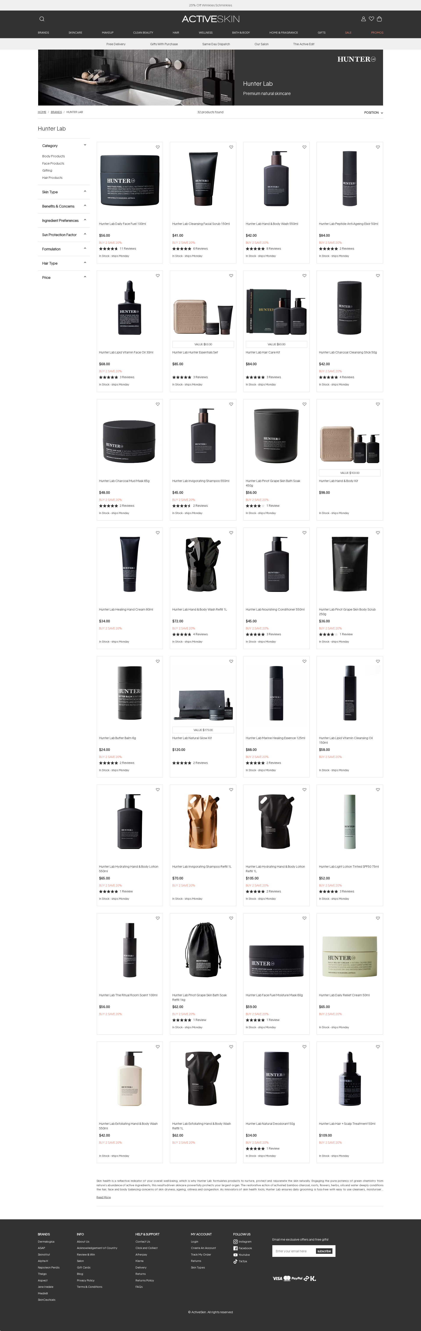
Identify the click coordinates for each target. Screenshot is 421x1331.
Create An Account (203, 1248)
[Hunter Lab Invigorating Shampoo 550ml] (203, 439)
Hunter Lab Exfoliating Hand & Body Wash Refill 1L (201, 1125)
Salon (80, 1261)
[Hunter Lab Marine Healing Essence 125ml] (276, 696)
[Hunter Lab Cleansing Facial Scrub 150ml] (203, 182)
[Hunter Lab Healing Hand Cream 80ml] (130, 567)
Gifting (47, 170)
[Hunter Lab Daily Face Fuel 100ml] (130, 182)
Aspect (43, 1280)
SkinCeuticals (46, 1300)
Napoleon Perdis (48, 1267)
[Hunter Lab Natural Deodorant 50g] (276, 1081)
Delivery (141, 1267)
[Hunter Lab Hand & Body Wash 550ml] (276, 182)
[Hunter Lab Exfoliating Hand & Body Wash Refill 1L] (203, 1081)
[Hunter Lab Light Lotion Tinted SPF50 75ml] (349, 824)
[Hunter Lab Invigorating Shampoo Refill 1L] (203, 824)
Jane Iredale (45, 1287)
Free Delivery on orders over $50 (210, 5)
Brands (56, 112)
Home (42, 112)
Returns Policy (145, 1280)
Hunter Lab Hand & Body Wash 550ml (272, 224)
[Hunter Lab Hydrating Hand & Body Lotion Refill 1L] (276, 824)
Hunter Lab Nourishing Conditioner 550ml (275, 609)
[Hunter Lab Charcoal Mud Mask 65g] (130, 439)
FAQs (139, 1287)
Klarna (139, 1261)
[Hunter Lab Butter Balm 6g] (130, 696)
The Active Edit (303, 44)
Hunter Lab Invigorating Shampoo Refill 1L (202, 866)
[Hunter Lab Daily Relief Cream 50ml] (349, 953)
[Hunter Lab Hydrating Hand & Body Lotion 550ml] (130, 824)
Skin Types (198, 1267)
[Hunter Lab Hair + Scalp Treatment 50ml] (349, 1081)
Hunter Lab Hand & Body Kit (338, 481)
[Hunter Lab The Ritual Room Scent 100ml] (130, 953)
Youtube (244, 1255)
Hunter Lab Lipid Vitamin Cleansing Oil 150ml (346, 740)
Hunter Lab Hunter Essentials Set (195, 352)
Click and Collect (147, 1248)
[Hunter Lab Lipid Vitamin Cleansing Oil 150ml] (349, 696)
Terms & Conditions (89, 1287)
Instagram (245, 1241)
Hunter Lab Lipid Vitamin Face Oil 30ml (126, 352)
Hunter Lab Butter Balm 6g (117, 738)
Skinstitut (44, 1254)
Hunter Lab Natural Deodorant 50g (270, 1123)
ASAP (41, 1248)
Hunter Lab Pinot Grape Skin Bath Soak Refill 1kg (199, 997)
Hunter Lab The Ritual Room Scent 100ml (128, 995)
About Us (83, 1241)
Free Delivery (116, 44)
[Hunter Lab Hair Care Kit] (276, 310)
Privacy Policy (86, 1280)
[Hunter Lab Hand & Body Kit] (349, 439)
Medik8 (43, 1293)
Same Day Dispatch (216, 44)
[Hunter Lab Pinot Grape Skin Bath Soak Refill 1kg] (203, 953)
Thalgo (42, 1274)
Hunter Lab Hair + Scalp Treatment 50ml (347, 1123)
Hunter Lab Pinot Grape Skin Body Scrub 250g (347, 611)
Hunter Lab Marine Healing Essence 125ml (275, 738)
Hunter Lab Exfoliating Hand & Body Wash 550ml (128, 1125)
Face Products (53, 163)
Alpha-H (43, 1261)
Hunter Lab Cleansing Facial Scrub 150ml (201, 224)
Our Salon (262, 44)
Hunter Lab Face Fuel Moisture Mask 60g (274, 995)
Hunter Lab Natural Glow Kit (192, 738)
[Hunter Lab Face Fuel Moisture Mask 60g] (276, 953)
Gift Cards (83, 1267)
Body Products (53, 156)
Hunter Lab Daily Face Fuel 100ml (122, 224)
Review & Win (86, 1254)
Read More (103, 1197)
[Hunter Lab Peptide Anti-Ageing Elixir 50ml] (349, 182)
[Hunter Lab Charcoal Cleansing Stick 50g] (349, 310)
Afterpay (141, 1254)
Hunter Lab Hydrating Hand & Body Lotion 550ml (128, 868)
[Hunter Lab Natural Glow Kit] (203, 696)
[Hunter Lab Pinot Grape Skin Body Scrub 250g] (349, 567)
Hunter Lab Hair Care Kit (263, 352)
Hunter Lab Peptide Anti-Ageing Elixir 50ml (348, 224)
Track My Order (201, 1254)
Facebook (245, 1248)
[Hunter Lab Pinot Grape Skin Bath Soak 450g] (276, 439)
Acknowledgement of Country (97, 1248)
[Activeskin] (210, 18)
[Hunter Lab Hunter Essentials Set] (203, 310)
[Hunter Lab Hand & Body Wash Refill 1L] (203, 567)
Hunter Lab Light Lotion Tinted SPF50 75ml (349, 866)
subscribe (324, 1251)
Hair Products (52, 177)
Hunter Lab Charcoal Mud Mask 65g (124, 481)
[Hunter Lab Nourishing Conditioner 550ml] (276, 567)
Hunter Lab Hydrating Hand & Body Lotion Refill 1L (275, 868)
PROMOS (377, 32)
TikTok (243, 1261)
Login (194, 1241)
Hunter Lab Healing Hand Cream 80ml (126, 609)
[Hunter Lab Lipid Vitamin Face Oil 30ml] (130, 310)
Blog (80, 1274)
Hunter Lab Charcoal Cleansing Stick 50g (348, 352)
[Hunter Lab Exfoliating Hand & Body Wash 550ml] (130, 1081)
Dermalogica (46, 1241)
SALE (348, 32)
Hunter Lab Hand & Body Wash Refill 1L (199, 609)
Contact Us (143, 1241)
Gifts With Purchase (164, 44)
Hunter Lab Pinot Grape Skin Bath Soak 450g (273, 483)
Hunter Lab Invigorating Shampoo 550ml (200, 481)
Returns (141, 1274)
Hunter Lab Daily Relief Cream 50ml (344, 995)
